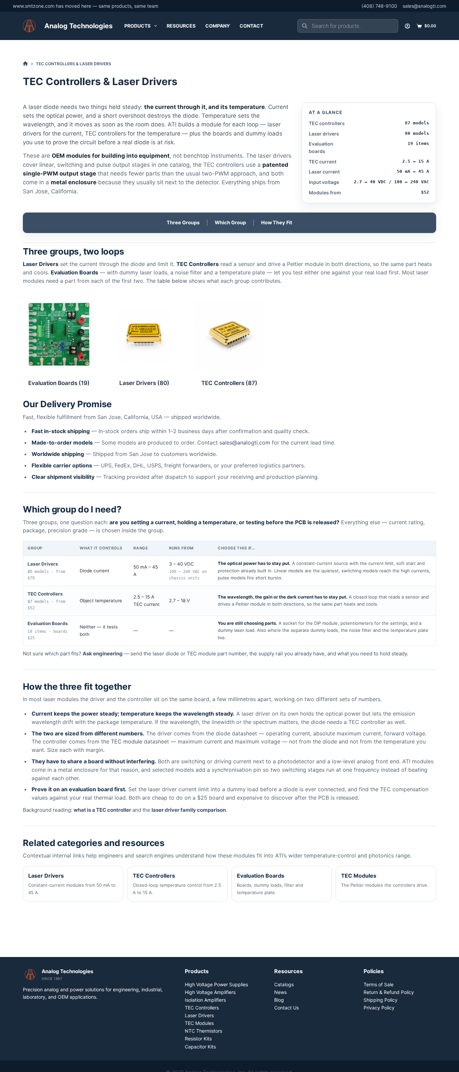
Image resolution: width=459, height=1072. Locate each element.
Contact (251, 26)
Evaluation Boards (59, 383)
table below (172, 280)
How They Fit (276, 223)
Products (137, 26)
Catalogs (284, 984)
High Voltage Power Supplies (216, 984)
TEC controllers (105, 133)
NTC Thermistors (203, 1031)
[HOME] (25, 63)
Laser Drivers (144, 383)
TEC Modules (384, 880)
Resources (181, 26)
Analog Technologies (78, 26)
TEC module (126, 741)
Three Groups (183, 223)
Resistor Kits (198, 1038)
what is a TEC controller (102, 810)
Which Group (230, 223)
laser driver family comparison (189, 810)
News (280, 992)
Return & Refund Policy (389, 992)
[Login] (407, 26)
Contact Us (286, 1007)
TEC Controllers (229, 383)
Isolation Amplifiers (205, 1000)
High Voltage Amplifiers (210, 992)
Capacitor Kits (200, 1046)
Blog (279, 1000)
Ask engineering (103, 653)
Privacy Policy (379, 1007)
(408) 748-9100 (379, 6)
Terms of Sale (378, 984)
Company (217, 26)
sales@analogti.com (424, 6)
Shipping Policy (381, 1000)
